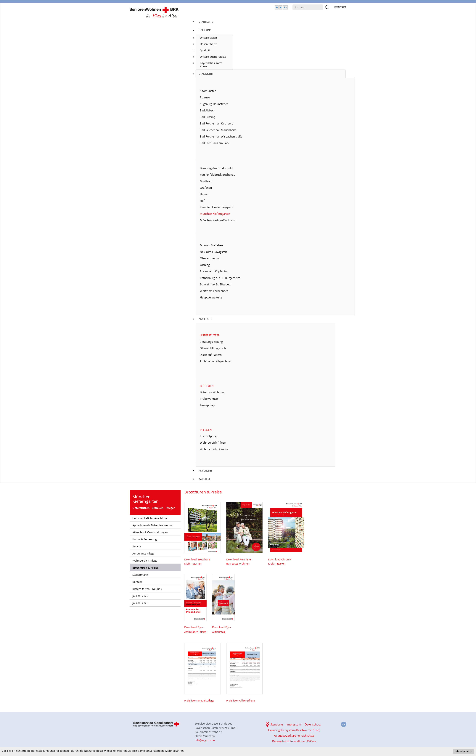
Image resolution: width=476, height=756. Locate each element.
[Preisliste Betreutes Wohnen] (244, 527)
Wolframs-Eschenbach (214, 291)
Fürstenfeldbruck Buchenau (217, 174)
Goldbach (206, 181)
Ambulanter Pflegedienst (215, 361)
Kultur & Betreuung (144, 539)
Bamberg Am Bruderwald (216, 168)
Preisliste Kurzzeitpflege (199, 700)
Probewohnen (209, 398)
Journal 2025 (140, 596)
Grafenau (206, 187)
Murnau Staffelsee (211, 245)
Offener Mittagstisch (213, 348)
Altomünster (208, 91)
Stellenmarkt (140, 574)
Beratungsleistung (211, 341)
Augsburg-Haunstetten (214, 104)
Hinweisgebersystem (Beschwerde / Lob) (294, 730)
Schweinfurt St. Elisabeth (215, 284)
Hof (202, 200)
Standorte (276, 724)
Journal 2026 (140, 603)
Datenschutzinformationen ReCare (294, 741)
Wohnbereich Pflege (213, 442)
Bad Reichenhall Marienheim (218, 130)
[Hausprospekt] (202, 527)
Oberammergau (210, 258)
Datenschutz (313, 724)
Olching (205, 265)
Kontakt (137, 582)
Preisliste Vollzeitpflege (240, 700)
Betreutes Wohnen (212, 392)
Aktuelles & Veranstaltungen (150, 532)
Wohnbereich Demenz (214, 449)
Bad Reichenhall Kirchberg (216, 123)
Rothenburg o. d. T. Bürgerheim (220, 278)
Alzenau (205, 97)
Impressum (294, 724)
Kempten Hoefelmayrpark (216, 207)
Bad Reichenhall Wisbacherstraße (221, 136)
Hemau (204, 194)
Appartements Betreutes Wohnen (153, 525)
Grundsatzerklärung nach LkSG (294, 735)
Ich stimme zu (463, 751)
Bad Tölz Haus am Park (214, 143)
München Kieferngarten (215, 213)
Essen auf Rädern (211, 355)
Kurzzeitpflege (209, 436)
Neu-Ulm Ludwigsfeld (214, 252)
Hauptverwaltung (211, 297)
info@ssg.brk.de (205, 740)
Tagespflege (207, 405)
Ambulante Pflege (143, 553)
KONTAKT (340, 7)
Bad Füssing (207, 117)
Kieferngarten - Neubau (147, 589)
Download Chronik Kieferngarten (279, 561)
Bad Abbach (207, 110)
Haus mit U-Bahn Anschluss (149, 518)
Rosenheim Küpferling (214, 271)
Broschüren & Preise (145, 567)
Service (136, 546)
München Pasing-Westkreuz (217, 220)
